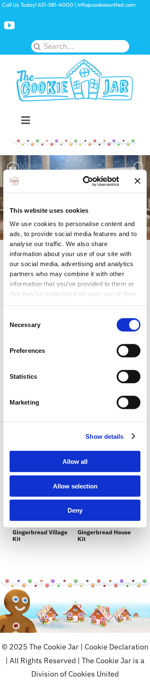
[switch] (128, 350)
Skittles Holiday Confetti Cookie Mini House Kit (95, 532)
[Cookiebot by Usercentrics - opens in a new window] (88, 181)
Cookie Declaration (116, 647)
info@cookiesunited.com (106, 4)
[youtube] (9, 25)
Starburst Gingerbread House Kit (29, 532)
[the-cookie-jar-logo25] (75, 62)
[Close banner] (137, 181)
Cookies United (93, 674)
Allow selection (75, 485)
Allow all (75, 461)
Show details (104, 436)
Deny (75, 510)
